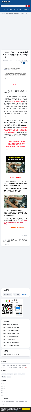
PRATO (3, 376)
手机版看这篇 (4, 404)
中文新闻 (9, 9)
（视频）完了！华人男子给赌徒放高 (11, 342)
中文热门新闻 (17, 9)
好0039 (3, 365)
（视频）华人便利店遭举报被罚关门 (11, 336)
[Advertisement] (15, 32)
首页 (4, 9)
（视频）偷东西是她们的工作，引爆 (11, 333)
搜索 (27, 6)
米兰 (15, 374)
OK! (26, 408)
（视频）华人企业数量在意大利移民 (11, 345)
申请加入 (26, 367)
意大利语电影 (4, 395)
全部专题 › (24, 294)
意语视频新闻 (17, 13)
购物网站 (24, 365)
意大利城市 (15, 367)
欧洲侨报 (3, 386)
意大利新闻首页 (9, 13)
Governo (4, 374)
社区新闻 (3, 392)
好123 (7, 365)
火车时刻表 (3, 367)
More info (15, 410)
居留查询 (10, 367)
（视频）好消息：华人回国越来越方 (11, 324)
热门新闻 (3, 383)
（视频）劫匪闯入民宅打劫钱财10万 (11, 330)
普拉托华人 (16, 294)
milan (20, 374)
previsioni (10, 374)
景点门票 (21, 367)
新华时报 (3, 388)
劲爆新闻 (23, 13)
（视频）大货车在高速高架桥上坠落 (11, 339)
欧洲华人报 (3, 390)
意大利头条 (12, 365)
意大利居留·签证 (7, 294)
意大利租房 (18, 365)
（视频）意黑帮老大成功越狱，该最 (11, 327)
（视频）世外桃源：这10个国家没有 (11, 354)
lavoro (8, 376)
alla (23, 374)
